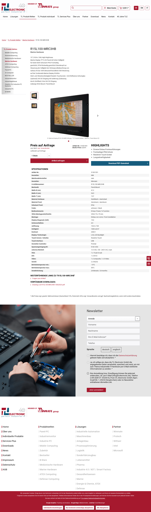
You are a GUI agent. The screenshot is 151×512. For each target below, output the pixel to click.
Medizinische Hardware (13, 58)
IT (147, 8)
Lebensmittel (83, 460)
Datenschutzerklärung (128, 355)
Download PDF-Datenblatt (119, 163)
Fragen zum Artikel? (39, 278)
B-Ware (43, 460)
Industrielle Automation (88, 432)
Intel (116, 446)
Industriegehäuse (11, 81)
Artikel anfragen (58, 161)
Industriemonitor (10, 78)
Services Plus (9, 441)
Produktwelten (47, 427)
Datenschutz (9, 465)
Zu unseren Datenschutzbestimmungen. (93, 498)
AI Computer (9, 73)
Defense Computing (11, 67)
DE (136, 8)
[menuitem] (86, 8)
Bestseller (45, 455)
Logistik (80, 451)
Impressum (8, 460)
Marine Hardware (11, 61)
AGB (5, 470)
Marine (80, 479)
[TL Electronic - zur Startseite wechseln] (15, 8)
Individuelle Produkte (13, 436)
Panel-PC (8, 70)
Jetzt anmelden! (96, 390)
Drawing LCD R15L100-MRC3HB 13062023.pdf (48, 285)
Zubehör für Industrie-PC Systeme (13, 85)
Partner (117, 427)
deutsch (105, 349)
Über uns (7, 432)
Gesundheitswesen (86, 474)
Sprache (90, 349)
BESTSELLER (9, 76)
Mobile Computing (11, 53)
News (5, 451)
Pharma (80, 465)
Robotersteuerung (11, 55)
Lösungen (81, 427)
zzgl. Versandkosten (43, 148)
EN (142, 8)
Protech (117, 436)
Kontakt (7, 455)
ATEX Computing (11, 64)
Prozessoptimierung (87, 446)
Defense (81, 488)
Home (6, 427)
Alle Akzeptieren (102, 508)
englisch (116, 349)
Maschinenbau (84, 436)
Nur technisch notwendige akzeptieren (79, 508)
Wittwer (117, 441)
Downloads (8, 446)
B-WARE (8, 92)
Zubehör (44, 451)
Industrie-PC (9, 89)
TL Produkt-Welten (10, 49)
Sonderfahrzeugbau (86, 455)
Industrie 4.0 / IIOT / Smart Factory (94, 470)
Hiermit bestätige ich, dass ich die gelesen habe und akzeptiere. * (113, 356)
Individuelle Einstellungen (53, 508)
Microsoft (118, 451)
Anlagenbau (82, 441)
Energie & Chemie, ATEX (88, 484)
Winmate (118, 432)
